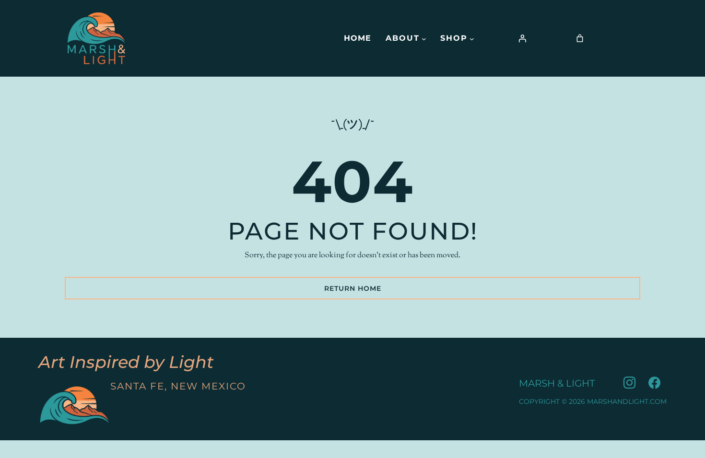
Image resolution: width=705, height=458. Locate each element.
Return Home (352, 288)
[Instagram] (629, 383)
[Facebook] (654, 383)
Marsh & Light (557, 383)
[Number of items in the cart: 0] (579, 38)
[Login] (522, 38)
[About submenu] (424, 38)
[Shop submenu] (472, 38)
